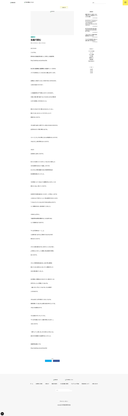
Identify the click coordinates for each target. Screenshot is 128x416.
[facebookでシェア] (56, 361)
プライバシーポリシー (64, 401)
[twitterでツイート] (48, 361)
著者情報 (91, 59)
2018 (91, 72)
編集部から (91, 57)
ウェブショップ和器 (75, 383)
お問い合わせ (95, 383)
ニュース (91, 52)
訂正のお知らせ (91, 61)
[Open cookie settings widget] (2, 413)
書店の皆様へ (55, 383)
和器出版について (85, 383)
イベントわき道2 (91, 51)
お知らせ (47, 383)
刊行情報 (91, 56)
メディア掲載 (91, 54)
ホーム (31, 383)
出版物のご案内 (39, 383)
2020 (91, 69)
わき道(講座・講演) (64, 383)
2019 (91, 71)
